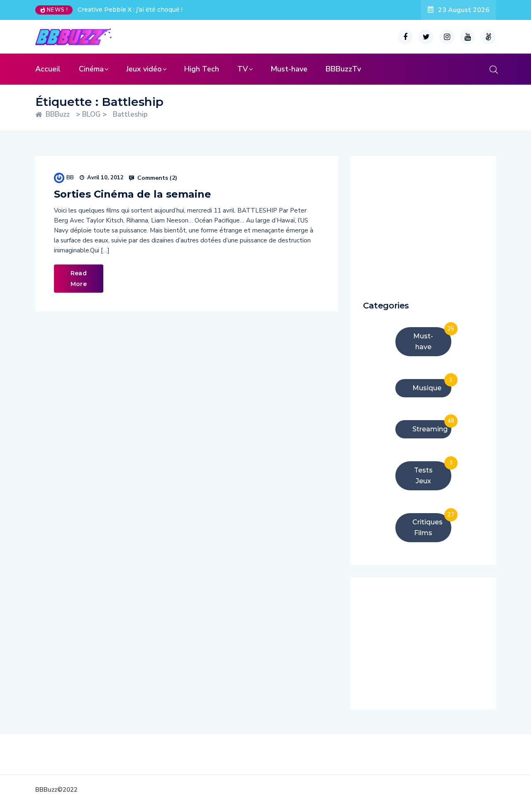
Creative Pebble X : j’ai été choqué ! (130, 9)
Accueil (48, 69)
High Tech (201, 69)
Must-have (288, 69)
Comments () (156, 178)
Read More (79, 278)
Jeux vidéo (144, 69)
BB (70, 177)
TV (242, 69)
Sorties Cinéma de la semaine (132, 194)
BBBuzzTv (343, 69)
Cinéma (91, 69)
